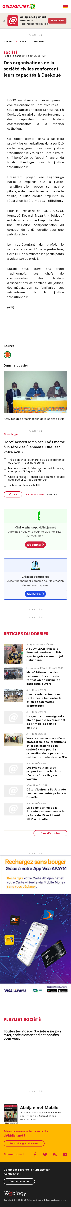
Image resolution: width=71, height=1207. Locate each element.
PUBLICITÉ (35, 35)
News (22, 41)
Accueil (8, 41)
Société (38, 41)
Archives (52, 495)
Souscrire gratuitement (24, 1143)
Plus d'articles (50, 833)
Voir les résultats (35, 495)
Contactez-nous (19, 1181)
